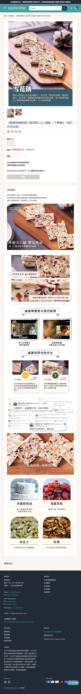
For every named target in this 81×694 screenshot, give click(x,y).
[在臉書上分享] (8, 131)
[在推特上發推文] (16, 131)
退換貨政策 (7, 641)
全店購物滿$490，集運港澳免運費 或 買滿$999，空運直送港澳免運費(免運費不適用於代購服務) (40, 2)
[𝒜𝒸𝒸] (71, 8)
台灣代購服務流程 (50, 580)
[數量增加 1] (26, 156)
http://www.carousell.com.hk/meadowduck (19, 622)
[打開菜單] (5, 8)
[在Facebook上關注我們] (5, 682)
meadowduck (11, 601)
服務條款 (7, 631)
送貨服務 (47, 586)
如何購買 (47, 583)
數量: (8, 156)
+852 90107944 (14, 592)
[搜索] (64, 8)
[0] (75, 8)
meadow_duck (11, 604)
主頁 (5, 16)
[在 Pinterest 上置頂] (12, 131)
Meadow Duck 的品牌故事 (53, 631)
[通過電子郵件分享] (19, 131)
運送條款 (7, 635)
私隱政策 (7, 638)
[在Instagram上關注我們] (9, 682)
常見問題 (47, 589)
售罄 (23, 177)
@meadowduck (13, 595)
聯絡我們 (47, 592)
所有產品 (11, 16)
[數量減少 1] (14, 156)
